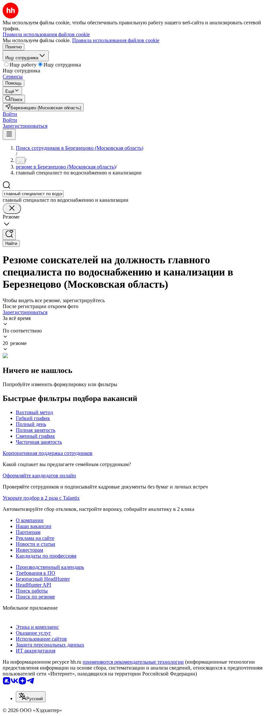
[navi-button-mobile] (9, 134)
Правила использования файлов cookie (115, 40)
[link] (14, 99)
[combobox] (33, 193)
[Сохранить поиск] (9, 234)
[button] (10, 114)
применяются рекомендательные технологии (133, 662)
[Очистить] (12, 208)
